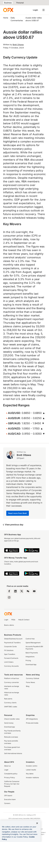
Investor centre (31, 766)
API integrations (32, 719)
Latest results (31, 770)
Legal (6, 770)
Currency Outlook (32, 678)
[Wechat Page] (28, 591)
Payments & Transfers (12, 643)
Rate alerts (8, 699)
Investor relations (32, 777)
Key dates (29, 774)
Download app (9, 727)
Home (5, 18)
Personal (20, 3)
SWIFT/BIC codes (10, 707)
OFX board (8, 796)
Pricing (28, 660)
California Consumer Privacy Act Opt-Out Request (11, 783)
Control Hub (30, 639)
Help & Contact (23, 620)
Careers (7, 803)
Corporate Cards (10, 646)
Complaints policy (10, 774)
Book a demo (9, 625)
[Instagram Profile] (9, 597)
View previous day (13, 524)
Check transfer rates (11, 719)
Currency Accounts (11, 666)
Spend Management (33, 643)
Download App (31, 664)
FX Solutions (8, 650)
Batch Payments (32, 653)
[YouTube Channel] (34, 591)
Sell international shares (13, 753)
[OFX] (8, 10)
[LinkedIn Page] (15, 591)
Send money (8, 723)
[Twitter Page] (21, 591)
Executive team (10, 799)
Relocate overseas (11, 737)
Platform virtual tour (11, 678)
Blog (27, 686)
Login (35, 10)
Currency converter (11, 682)
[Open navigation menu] (43, 10)
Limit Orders (8, 662)
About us (7, 766)
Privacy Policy (9, 777)
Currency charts (10, 703)
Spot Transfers (9, 654)
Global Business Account (13, 639)
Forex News (30, 682)
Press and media (32, 723)
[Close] (37, 823)
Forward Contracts (11, 658)
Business (8, 3)
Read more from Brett (17, 513)
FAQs (13, 620)
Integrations (30, 657)
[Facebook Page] (9, 591)
